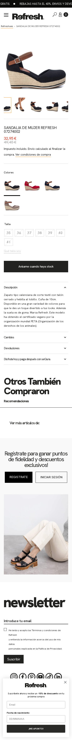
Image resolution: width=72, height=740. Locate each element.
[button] (66, 14)
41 (10, 243)
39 (51, 234)
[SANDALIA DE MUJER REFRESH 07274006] (52, 186)
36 (20, 234)
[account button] (60, 14)
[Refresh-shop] (28, 16)
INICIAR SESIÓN (51, 477)
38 (41, 234)
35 (10, 234)
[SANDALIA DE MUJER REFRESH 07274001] (12, 205)
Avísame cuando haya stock (36, 266)
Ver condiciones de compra (33, 155)
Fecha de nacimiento (18, 712)
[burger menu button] (6, 15)
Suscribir (13, 659)
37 (30, 234)
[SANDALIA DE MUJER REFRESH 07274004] (32, 186)
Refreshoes (7, 26)
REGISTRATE (18, 477)
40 (61, 234)
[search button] (54, 14)
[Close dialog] (65, 682)
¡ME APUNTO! (36, 728)
